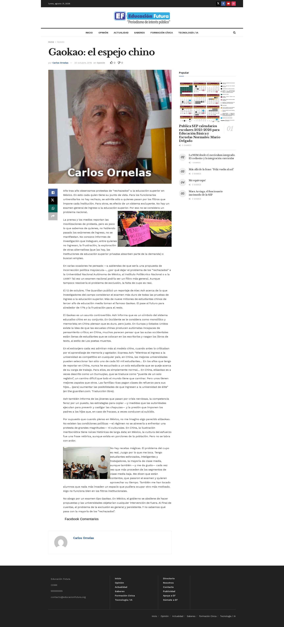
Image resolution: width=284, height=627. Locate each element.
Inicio (89, 32)
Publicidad (169, 591)
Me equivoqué (197, 180)
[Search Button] (234, 32)
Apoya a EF (169, 595)
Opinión (103, 32)
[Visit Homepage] (142, 17)
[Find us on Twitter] (218, 3)
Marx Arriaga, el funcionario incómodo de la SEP (206, 193)
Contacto (168, 587)
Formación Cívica (162, 32)
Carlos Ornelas (60, 63)
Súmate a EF (170, 600)
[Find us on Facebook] (223, 3)
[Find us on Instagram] (233, 3)
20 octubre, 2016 (83, 63)
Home (51, 42)
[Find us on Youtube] (228, 3)
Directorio (169, 578)
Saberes (139, 32)
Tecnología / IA (188, 32)
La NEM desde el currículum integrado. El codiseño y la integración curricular (212, 157)
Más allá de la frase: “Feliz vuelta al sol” (211, 169)
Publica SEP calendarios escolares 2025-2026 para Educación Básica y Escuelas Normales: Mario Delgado (199, 133)
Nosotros (168, 582)
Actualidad (121, 32)
